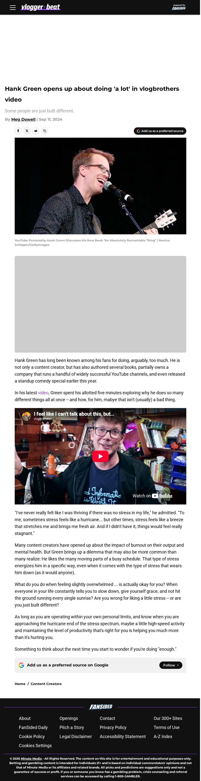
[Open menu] (13, 7)
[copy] (44, 130)
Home (20, 684)
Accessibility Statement (123, 736)
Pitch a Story (72, 727)
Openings (69, 718)
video (43, 392)
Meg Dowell (23, 119)
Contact (107, 718)
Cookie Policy (32, 736)
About (25, 718)
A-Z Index (163, 736)
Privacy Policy (113, 727)
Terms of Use (167, 727)
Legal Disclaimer (76, 736)
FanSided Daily (33, 727)
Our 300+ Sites (168, 718)
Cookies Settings (35, 745)
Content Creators (46, 684)
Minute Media (31, 758)
